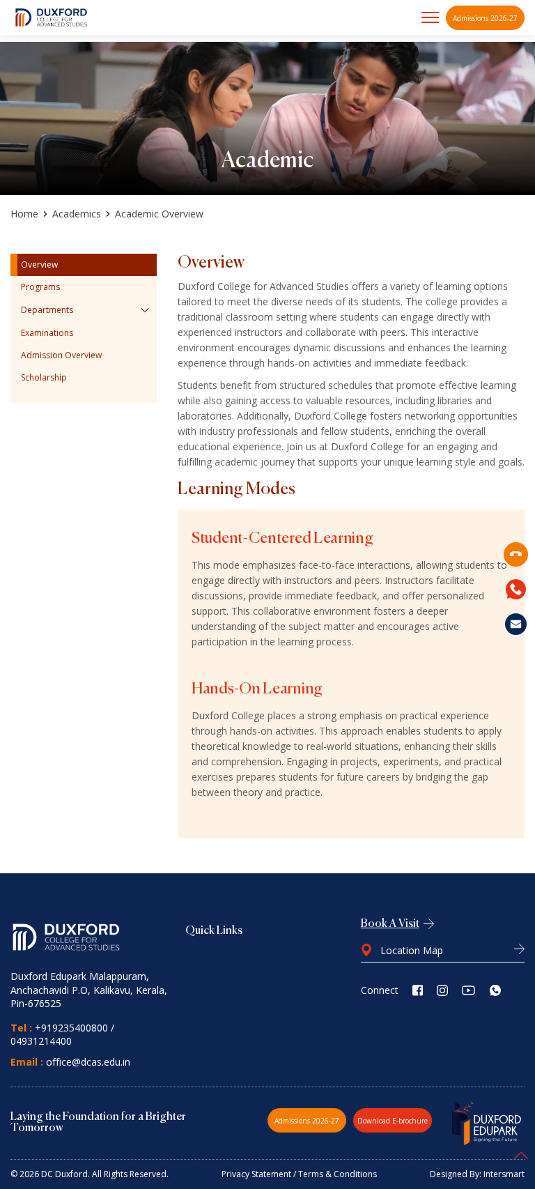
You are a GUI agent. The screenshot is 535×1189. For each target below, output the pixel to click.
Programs (40, 287)
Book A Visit (390, 924)
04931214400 (41, 1041)
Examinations (47, 333)
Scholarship (44, 377)
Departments (47, 310)
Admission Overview (61, 355)
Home (24, 214)
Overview (39, 264)
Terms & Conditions (337, 1174)
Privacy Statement (256, 1174)
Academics (76, 214)
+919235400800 (71, 1027)
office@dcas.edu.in (88, 1061)
